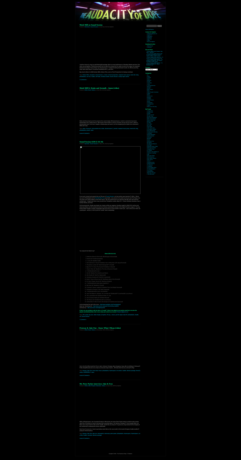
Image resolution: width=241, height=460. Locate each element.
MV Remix (149, 142)
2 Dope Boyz (150, 110)
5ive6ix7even (150, 112)
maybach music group (124, 75)
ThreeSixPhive (150, 171)
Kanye (148, 139)
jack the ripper (119, 314)
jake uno (95, 433)
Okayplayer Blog (150, 149)
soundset (89, 435)
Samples (149, 98)
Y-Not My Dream (150, 174)
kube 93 (125, 314)
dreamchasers (99, 75)
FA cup (108, 314)
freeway (85, 370)
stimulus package (131, 370)
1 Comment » (83, 319)
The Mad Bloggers (151, 168)
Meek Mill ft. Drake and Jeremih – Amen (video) (99, 88)
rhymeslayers (134, 433)
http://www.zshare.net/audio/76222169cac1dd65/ (105, 306)
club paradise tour (96, 128)
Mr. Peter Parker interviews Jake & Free (96, 384)
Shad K (149, 160)
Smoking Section (151, 162)
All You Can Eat (150, 114)
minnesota (107, 433)
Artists (86, 90)
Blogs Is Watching (151, 120)
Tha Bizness (150, 164)
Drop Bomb (149, 126)
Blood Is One (150, 121)
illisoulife (149, 138)
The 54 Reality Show (151, 167)
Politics (148, 93)
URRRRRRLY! (87, 372)
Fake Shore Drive (151, 127)
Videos (103, 385)
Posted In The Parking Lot (153, 151)
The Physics (150, 170)
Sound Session (94, 27)
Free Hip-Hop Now (151, 130)
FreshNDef (149, 133)
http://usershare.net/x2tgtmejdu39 (95, 307)
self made (97, 76)
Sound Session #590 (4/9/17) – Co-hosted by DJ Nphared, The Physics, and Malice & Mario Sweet (154, 60)
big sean (91, 314)
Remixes (149, 97)
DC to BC (149, 125)
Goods (148, 81)
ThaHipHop (149, 166)
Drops (148, 78)
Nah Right (149, 145)
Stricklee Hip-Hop (151, 163)
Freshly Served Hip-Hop (152, 131)
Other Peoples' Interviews (94, 385)
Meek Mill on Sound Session (91, 25)
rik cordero (119, 370)
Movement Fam (150, 141)
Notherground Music (151, 147)
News (148, 90)
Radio (148, 94)
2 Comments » (83, 79)
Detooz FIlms (86, 75)
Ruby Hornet (150, 159)
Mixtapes (149, 86)
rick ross (89, 76)
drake (102, 128)
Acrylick (148, 113)
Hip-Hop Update (150, 135)
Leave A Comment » (85, 133)
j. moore (105, 75)
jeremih (116, 128)
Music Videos (91, 90)
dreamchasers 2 (109, 128)
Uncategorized (150, 103)
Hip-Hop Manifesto (151, 134)
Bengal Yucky (150, 116)
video (92, 130)
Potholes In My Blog (151, 153)
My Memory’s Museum (152, 143)
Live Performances (151, 85)
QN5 (148, 154)
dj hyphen (92, 75)
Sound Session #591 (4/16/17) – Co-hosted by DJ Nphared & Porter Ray (154, 58)
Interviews (87, 27)
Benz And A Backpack (152, 117)
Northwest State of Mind (152, 146)
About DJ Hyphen (151, 41)
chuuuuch (88, 128)
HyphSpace (149, 36)
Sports (148, 101)
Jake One (89, 370)
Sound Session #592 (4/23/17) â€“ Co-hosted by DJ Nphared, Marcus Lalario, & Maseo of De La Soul (154, 54)
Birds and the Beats (151, 118)
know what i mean (97, 370)
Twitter (148, 40)
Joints (148, 84)
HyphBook (149, 37)
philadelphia (83, 76)
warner (127, 76)
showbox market (105, 76)
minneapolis (101, 433)
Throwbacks (149, 102)
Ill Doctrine (149, 137)
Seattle (93, 76)
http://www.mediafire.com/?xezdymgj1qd (110, 304)
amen (84, 128)
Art (147, 74)
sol (80, 316)
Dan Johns (149, 124)
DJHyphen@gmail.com (122, 312)
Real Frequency (150, 156)
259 (84, 314)
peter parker (113, 433)
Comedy (149, 77)
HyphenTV (149, 35)
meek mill (132, 75)
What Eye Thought (151, 172)
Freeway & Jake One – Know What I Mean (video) (100, 328)
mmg (137, 75)
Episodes (87, 143)
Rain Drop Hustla (151, 155)
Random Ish (150, 96)
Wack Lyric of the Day (152, 106)
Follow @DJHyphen (149, 29)
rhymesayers (112, 370)
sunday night (121, 76)
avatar (86, 314)
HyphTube (149, 38)
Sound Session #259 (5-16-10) (91, 142)
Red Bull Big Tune (100, 198)
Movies (148, 88)
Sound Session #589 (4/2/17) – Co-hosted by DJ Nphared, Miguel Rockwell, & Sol (154, 63)
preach (88, 130)
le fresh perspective (113, 75)
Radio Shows (150, 45)
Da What (149, 122)
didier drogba (97, 314)
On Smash (149, 150)
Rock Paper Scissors (151, 158)
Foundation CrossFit (151, 129)
